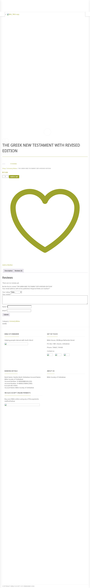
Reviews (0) (18, 271)
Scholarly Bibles (12, 168)
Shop (4, 168)
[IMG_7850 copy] (47, 72)
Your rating (6, 292)
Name (5, 307)
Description (9, 271)
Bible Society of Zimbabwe (56, 377)
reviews (13, 164)
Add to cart (14, 177)
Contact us (50, 351)
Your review (6, 294)
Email (4, 311)
